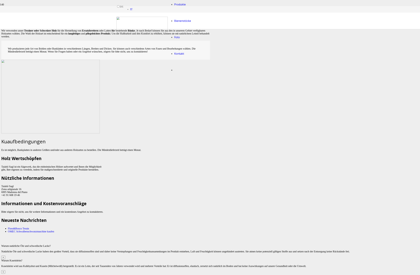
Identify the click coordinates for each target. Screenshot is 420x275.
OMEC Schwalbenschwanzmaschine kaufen (31, 231)
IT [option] (131, 9)
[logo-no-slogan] (142, 31)
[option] (131, 9)
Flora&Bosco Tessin (18, 228)
